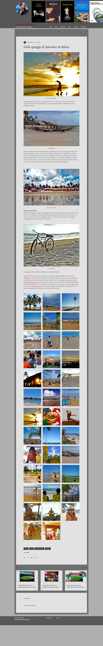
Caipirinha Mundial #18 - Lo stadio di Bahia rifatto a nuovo (27, 586)
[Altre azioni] (78, 42)
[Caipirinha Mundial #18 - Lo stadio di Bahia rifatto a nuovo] (27, 576)
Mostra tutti (84, 567)
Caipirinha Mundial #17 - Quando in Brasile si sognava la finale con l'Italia (51, 586)
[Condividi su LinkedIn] (31, 557)
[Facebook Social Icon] (59, 618)
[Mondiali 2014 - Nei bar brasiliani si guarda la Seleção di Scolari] (51, 576)
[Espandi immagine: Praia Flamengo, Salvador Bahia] (70, 416)
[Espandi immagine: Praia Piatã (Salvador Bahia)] (32, 302)
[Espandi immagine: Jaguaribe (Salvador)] (70, 302)
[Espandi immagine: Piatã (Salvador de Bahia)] (32, 474)
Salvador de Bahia (39, 548)
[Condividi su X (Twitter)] (28, 557)
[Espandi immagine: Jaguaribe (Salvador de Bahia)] (51, 435)
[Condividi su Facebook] (24, 557)
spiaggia (48, 548)
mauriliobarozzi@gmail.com (22, 619)
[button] (85, 29)
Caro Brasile (26, 552)
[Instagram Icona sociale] (57, 618)
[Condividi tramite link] (35, 557)
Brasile (26, 548)
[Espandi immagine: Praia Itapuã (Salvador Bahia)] (32, 397)
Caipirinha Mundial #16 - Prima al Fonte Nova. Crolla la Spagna (76, 586)
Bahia (31, 548)
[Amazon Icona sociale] (55, 618)
